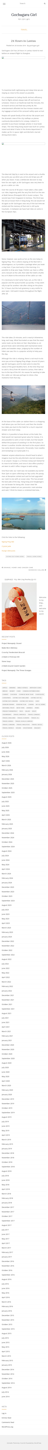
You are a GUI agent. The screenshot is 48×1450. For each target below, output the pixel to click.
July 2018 (5, 1176)
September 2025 (8, 792)
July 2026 (5, 747)
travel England (9, 718)
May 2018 (5, 1185)
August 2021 (6, 1013)
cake (19, 691)
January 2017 (7, 1257)
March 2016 (6, 1302)
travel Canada (34, 714)
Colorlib (22, 1443)
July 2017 (5, 1230)
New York (20, 708)
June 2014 (5, 1396)
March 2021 (6, 1031)
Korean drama (8, 704)
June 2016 (5, 1288)
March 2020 (6, 1085)
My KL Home (40, 704)
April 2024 (6, 869)
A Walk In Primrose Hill (10, 657)
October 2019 (7, 1108)
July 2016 (5, 1284)
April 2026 (6, 761)
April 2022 (6, 977)
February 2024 (7, 878)
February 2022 (7, 986)
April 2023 (6, 923)
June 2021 (5, 1022)
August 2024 (6, 851)
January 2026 (7, 774)
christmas (7, 698)
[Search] (44, 3)
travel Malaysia (23, 724)
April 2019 (6, 1135)
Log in (4, 1413)
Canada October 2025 (31, 691)
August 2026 (6, 743)
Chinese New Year (26, 694)
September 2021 (8, 1009)
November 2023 (8, 892)
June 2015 (5, 1342)
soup (34, 711)
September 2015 (8, 1329)
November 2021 (8, 1000)
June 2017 (5, 1234)
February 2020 (7, 1090)
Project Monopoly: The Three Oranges (16, 670)
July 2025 (5, 801)
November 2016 (8, 1266)
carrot (5, 694)
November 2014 (8, 1374)
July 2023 (5, 910)
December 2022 (8, 941)
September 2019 (8, 1112)
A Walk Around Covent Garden (13, 666)
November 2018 (8, 1158)
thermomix (7, 714)
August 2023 (6, 905)
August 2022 (6, 959)
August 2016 (6, 1279)
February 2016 (7, 1306)
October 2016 (7, 1270)
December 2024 (8, 833)
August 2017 (6, 1225)
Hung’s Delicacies (8, 551)
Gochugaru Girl (24, 14)
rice (21, 711)
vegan (18, 728)
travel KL (35, 718)
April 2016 (6, 1297)
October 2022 (7, 950)
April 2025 (6, 815)
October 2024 (7, 842)
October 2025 (7, 788)
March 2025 (6, 819)
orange (30, 708)
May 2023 (5, 919)
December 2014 (8, 1369)
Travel (24, 30)
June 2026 (5, 752)
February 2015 (7, 1360)
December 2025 (8, 779)
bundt (12, 691)
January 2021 (7, 1040)
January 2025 (7, 828)
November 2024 (8, 837)
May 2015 (5, 1347)
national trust (8, 708)
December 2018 (8, 1153)
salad (27, 711)
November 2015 (8, 1320)
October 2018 (7, 1162)
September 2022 (8, 955)
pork (37, 708)
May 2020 (5, 1076)
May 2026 (5, 756)
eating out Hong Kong (15, 556)
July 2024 (5, 855)
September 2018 (8, 1167)
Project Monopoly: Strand (11, 643)
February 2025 (7, 824)
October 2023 (7, 896)
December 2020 (8, 1045)
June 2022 (5, 968)
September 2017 (8, 1221)
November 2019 (8, 1103)
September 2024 (8, 846)
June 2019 (5, 1126)
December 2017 (8, 1207)
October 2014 (7, 1378)
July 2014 (5, 1392)
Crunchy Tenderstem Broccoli (13, 652)
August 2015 (6, 1333)
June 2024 (5, 860)
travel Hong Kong (34, 556)
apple (5, 687)
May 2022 (5, 973)
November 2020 (8, 1049)
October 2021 (7, 1004)
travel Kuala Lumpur (23, 721)
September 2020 (8, 1058)
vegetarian (27, 728)
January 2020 (7, 1094)
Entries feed (6, 1418)
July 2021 (5, 1018)
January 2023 (7, 937)
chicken (13, 694)
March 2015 (6, 1356)
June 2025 (5, 806)
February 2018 (7, 1198)
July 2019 (5, 1121)
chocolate (40, 694)
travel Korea (8, 721)
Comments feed (8, 1422)
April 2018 (6, 1189)
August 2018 (6, 1171)
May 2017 (5, 1239)
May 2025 (5, 810)
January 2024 (7, 883)
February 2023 (7, 932)
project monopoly (10, 711)
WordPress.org (7, 1427)
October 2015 (7, 1324)
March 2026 (6, 765)
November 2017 (8, 1212)
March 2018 (6, 1194)
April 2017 (6, 1243)
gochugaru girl (34, 46)
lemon (31, 704)
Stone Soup (6, 661)
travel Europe (23, 718)
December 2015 (8, 1315)
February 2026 (7, 770)
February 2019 (7, 1144)
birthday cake (35, 687)
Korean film (21, 704)
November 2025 (8, 783)
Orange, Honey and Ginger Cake (18, 567)
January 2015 (7, 1365)
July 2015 (5, 1338)
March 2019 (6, 1139)
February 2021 (7, 1036)
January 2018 (7, 1203)
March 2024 (6, 873)
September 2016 (8, 1275)
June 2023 (5, 914)
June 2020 (5, 1072)
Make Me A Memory (9, 648)
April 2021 (6, 1027)
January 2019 (7, 1148)
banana (12, 687)
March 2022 (6, 982)
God (37, 701)
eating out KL (36, 698)
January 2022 (7, 991)
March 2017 (6, 1248)
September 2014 (8, 1383)
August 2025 (6, 797)
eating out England (21, 698)
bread (5, 691)
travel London (8, 724)
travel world (8, 728)
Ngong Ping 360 (8, 542)
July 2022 (5, 964)
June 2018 (5, 1180)
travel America (20, 714)
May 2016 (5, 1293)
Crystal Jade (6, 546)
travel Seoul (37, 724)
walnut (37, 728)
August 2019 (6, 1117)
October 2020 (7, 1054)
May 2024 (5, 864)
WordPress (37, 1443)
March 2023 (6, 928)
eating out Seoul (26, 701)
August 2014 (6, 1387)
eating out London (10, 701)
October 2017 (7, 1216)
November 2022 (8, 946)
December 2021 (8, 995)
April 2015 (6, 1351)
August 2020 (6, 1063)
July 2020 (5, 1067)
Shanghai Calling (37, 570)
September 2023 (8, 901)
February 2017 (7, 1252)
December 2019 (8, 1099)
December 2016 (8, 1261)
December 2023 (8, 887)
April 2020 (6, 1081)
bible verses (23, 687)
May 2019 (5, 1130)
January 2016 (7, 1311)
